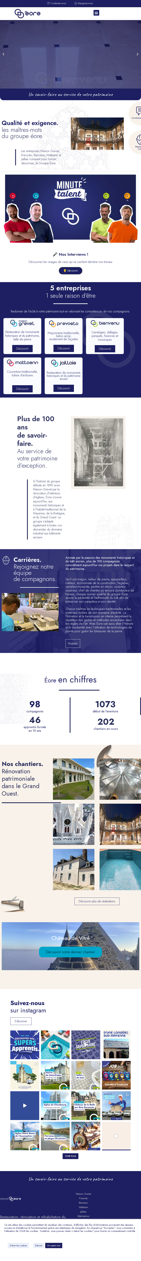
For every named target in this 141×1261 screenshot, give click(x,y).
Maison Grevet (83, 1194)
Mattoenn (83, 1207)
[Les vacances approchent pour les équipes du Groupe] (55, 1044)
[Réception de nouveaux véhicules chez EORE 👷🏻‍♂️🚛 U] (116, 1105)
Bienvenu (83, 1203)
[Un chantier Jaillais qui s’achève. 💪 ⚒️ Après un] (55, 1105)
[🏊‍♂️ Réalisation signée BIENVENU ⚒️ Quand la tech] (55, 1136)
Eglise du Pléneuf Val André (120, 783)
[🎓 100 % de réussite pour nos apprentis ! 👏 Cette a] (24, 1044)
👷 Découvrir (70, 271)
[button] (96, 13)
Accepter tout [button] (53, 1245)
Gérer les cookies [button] (18, 1245)
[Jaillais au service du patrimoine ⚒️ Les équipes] (24, 1075)
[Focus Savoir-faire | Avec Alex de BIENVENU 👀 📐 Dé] (85, 1044)
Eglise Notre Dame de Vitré (73, 828)
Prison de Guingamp (120, 828)
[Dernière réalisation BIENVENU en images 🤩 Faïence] (85, 1075)
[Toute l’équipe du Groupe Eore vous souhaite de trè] (85, 1136)
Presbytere (73, 873)
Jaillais (83, 1212)
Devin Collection (74, 783)
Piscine (120, 873)
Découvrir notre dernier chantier (70, 952)
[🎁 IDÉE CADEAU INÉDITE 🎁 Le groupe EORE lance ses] (116, 1075)
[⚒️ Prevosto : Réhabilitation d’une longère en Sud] (116, 1044)
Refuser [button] (38, 1245)
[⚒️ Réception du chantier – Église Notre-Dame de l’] (24, 1136)
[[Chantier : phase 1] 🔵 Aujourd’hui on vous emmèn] (116, 1136)
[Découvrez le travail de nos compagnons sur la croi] (24, 1105)
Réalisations (83, 1216)
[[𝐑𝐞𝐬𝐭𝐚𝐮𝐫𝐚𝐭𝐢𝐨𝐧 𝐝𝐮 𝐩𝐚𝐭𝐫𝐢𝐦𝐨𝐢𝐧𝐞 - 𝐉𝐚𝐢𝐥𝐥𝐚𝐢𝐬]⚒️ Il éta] (85, 1105)
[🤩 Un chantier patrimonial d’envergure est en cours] (55, 1075)
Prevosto (83, 1198)
